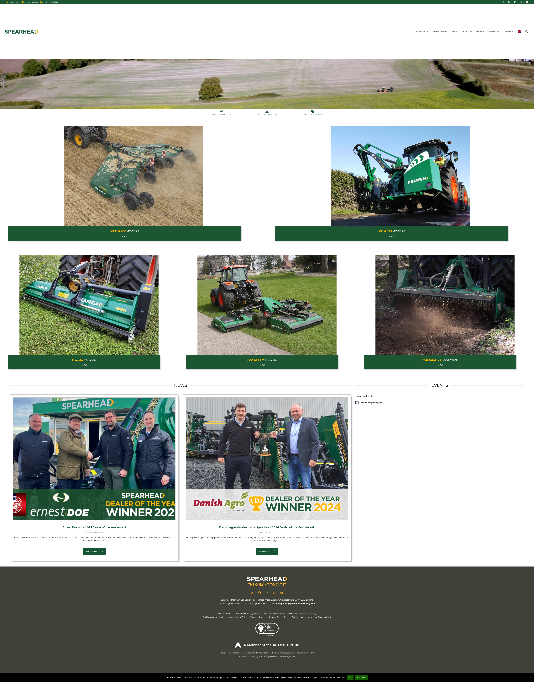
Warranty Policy (257, 617)
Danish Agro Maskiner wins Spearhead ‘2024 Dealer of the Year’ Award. (267, 527)
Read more (361, 677)
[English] (519, 31)
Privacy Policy (224, 613)
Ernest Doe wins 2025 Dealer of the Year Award (94, 527)
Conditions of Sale (237, 617)
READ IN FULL (92, 551)
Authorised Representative (319, 617)
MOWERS (125, 231)
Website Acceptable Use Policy (302, 613)
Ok (350, 677)
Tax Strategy (297, 617)
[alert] (439, 402)
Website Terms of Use (274, 613)
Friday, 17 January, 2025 (267, 532)
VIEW (124, 236)
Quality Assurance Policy (214, 617)
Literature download (267, 115)
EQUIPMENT (440, 359)
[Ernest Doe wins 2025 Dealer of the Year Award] (94, 459)
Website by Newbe (287, 657)
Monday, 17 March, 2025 (94, 532)
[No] (530, 677)
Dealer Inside (14, 2)
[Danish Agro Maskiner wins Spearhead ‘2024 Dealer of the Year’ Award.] (267, 459)
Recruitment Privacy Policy (247, 613)
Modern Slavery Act (278, 617)
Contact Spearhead (312, 115)
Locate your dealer (221, 115)
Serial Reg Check (31, 2)
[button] (526, 31)
